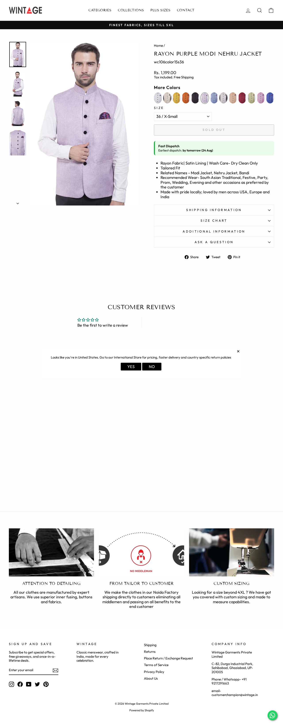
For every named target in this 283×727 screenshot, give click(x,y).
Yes (131, 366)
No (152, 366)
